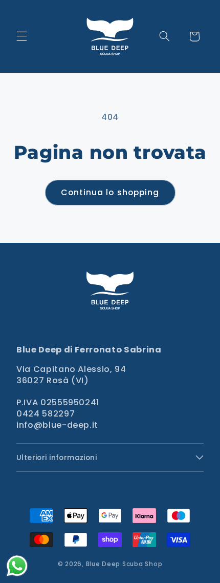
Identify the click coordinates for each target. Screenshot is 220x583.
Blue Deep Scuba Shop (124, 564)
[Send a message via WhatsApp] (17, 566)
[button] (21, 36)
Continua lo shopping (110, 192)
